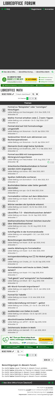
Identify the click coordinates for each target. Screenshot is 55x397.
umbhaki (26, 120)
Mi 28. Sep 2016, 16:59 (38, 322)
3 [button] (32, 98)
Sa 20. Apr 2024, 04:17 (40, 142)
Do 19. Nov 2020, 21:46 (38, 207)
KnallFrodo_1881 (29, 149)
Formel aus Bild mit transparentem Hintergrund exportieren (25, 155)
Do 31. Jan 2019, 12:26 (42, 289)
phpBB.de (50, 392)
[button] (35, 98)
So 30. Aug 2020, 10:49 (37, 226)
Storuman (27, 131)
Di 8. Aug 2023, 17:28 (42, 159)
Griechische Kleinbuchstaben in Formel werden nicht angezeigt (27, 167)
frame (25, 171)
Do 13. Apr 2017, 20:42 (38, 314)
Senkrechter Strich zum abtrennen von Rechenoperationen (27, 138)
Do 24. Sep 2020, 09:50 (38, 215)
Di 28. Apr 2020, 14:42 (37, 242)
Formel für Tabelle (17, 294)
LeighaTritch (27, 289)
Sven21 (25, 207)
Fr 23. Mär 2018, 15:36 (37, 297)
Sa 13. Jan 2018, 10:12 (41, 305)
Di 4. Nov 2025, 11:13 (42, 112)
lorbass (26, 314)
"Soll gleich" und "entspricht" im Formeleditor (30, 278)
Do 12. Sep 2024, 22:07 (39, 120)
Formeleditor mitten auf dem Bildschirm (28, 196)
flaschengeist (28, 112)
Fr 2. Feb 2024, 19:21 (44, 149)
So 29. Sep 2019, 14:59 (41, 262)
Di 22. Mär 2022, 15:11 (41, 180)
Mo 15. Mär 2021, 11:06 (37, 199)
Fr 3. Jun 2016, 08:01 (38, 330)
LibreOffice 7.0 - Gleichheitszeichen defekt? (29, 212)
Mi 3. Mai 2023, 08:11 (36, 171)
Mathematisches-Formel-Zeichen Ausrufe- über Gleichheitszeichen (29, 222)
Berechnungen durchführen (21, 240)
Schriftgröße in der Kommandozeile (25, 232)
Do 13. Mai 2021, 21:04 (35, 190)
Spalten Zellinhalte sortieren (22, 177)
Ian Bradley (49, 388)
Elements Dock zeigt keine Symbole (25, 146)
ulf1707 (25, 322)
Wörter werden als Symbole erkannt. (26, 204)
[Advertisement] (27, 40)
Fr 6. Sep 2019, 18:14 (36, 273)
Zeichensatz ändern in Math (22, 327)
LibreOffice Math (12, 90)
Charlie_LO (27, 262)
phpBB (28, 390)
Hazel (25, 199)
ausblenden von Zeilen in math (23, 311)
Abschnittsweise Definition (21, 319)
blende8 (26, 330)
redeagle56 (27, 234)
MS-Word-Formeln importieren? (24, 286)
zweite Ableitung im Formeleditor (24, 248)
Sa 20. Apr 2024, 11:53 (40, 131)
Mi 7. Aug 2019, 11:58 (36, 281)
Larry (24, 226)
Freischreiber (27, 159)
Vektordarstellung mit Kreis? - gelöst (26, 303)
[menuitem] (7, 9)
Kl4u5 (25, 281)
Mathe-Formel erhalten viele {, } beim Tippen (30, 118)
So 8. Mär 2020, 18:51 (37, 251)
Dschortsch (27, 180)
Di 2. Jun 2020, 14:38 (41, 234)
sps (24, 190)
